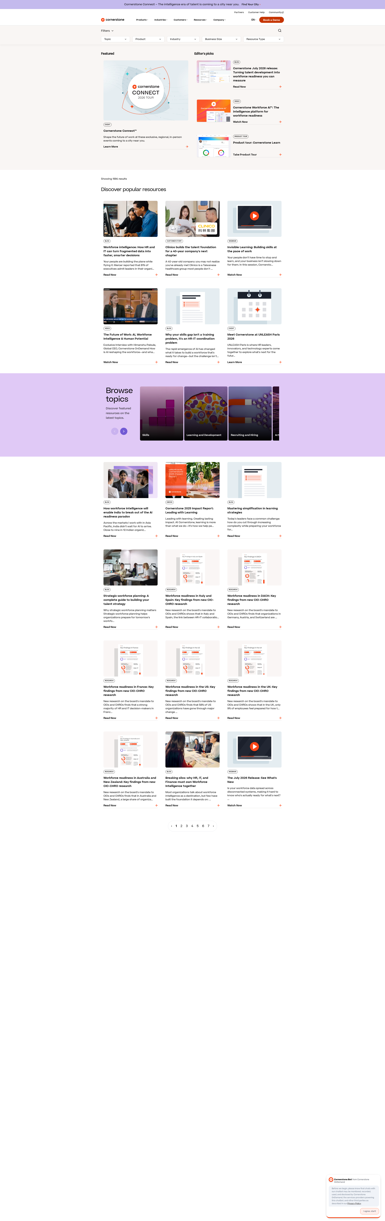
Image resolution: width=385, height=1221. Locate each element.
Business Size (213, 39)
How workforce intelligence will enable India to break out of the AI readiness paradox (130, 463)
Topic (107, 39)
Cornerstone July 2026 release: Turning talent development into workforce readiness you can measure (234, 61)
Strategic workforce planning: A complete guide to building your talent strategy (127, 550)
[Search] (280, 30)
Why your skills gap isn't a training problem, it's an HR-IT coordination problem (192, 289)
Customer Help (256, 12)
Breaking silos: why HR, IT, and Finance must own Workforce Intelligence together (190, 732)
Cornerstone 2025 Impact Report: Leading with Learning (192, 463)
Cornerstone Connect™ (115, 60)
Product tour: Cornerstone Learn (214, 134)
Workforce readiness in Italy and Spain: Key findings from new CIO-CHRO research (189, 550)
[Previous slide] (114, 431)
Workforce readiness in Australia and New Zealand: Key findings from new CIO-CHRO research (127, 734)
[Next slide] (123, 431)
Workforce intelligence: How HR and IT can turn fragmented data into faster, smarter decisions (130, 202)
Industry (175, 39)
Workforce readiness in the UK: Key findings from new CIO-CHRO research (252, 641)
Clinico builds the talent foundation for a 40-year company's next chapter (190, 202)
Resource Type (255, 39)
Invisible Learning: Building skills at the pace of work (253, 202)
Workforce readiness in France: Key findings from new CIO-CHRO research (128, 641)
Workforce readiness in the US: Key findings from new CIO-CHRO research (190, 641)
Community (275, 12)
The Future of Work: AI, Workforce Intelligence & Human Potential (130, 289)
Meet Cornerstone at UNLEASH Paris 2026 (251, 287)
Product (140, 39)
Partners (239, 12)
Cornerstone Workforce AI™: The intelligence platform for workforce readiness (236, 100)
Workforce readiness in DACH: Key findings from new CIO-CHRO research (251, 550)
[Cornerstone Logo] (112, 20)
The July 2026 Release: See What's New (249, 731)
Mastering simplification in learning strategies (253, 461)
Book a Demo (271, 20)
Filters (105, 31)
